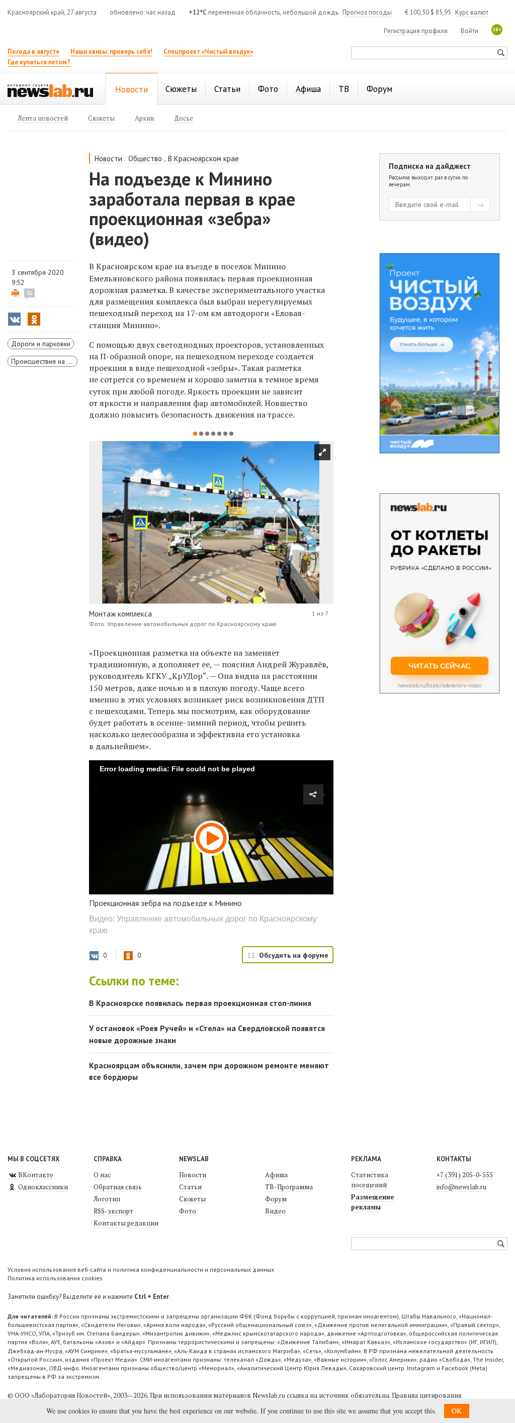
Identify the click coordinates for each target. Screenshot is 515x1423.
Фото (187, 1210)
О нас (102, 1174)
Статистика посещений (369, 1179)
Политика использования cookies (55, 1278)
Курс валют (471, 12)
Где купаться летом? (39, 62)
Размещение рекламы (372, 1201)
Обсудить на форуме (293, 955)
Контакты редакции (126, 1223)
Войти (469, 31)
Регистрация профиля (416, 31)
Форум (276, 1198)
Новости (108, 158)
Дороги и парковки (40, 343)
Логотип (107, 1198)
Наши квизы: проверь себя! (111, 51)
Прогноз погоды (367, 12)
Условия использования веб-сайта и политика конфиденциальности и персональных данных (141, 1269)
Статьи (190, 1186)
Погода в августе (33, 51)
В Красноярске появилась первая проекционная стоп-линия (200, 1003)
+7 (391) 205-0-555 (465, 1174)
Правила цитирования (426, 1395)
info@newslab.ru (461, 1186)
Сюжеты (192, 1198)
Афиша (276, 1174)
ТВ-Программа (289, 1186)
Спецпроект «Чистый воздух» (208, 51)
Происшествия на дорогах (44, 361)
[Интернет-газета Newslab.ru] (50, 90)
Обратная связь (118, 1186)
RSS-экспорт (113, 1210)
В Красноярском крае (203, 158)
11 (29, 293)
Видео (275, 1210)
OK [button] (457, 1410)
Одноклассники (42, 1186)
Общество (145, 158)
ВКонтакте (35, 1174)
